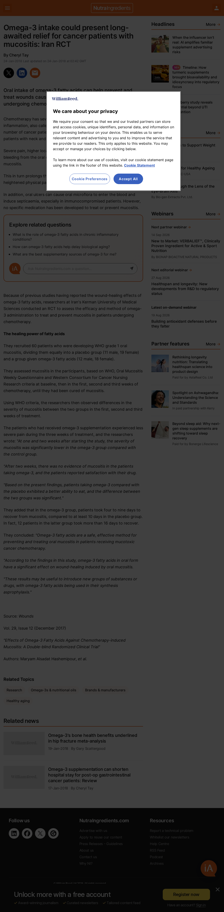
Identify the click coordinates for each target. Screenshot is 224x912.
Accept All (128, 179)
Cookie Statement (139, 165)
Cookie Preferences (90, 179)
